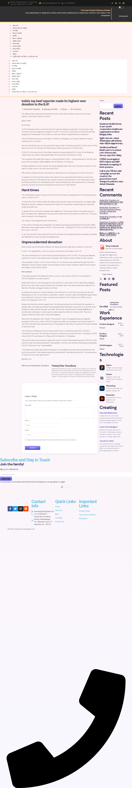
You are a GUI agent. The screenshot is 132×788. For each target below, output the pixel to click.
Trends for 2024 (107, 441)
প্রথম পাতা (15, 61)
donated (35, 251)
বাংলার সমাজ (15, 79)
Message (28, 405)
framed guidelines (83, 309)
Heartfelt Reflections (108, 413)
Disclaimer (83, 519)
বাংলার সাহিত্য (15, 84)
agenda (73, 319)
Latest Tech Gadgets (108, 427)
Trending (58, 518)
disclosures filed (47, 155)
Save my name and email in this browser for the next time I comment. (52, 440)
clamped (91, 283)
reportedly (56, 307)
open (61, 324)
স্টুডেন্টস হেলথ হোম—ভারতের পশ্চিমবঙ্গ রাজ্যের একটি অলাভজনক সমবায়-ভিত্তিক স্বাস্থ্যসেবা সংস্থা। (111, 141)
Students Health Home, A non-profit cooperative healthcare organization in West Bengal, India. (111, 129)
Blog (57, 514)
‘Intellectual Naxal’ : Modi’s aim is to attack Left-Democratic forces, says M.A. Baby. (111, 151)
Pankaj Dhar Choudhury (108, 200)
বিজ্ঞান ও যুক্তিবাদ (16, 74)
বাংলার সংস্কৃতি (16, 81)
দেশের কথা (15, 87)
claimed (40, 214)
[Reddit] (123, 3)
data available (45, 162)
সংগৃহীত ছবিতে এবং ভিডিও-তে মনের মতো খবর (25, 56)
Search (102, 100)
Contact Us (59, 522)
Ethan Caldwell (112, 246)
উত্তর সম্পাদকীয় (16, 68)
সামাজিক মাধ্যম (16, 76)
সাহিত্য (14, 89)
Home (57, 507)
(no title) (104, 306)
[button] (100, 301)
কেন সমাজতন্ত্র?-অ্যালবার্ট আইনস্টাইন (109, 234)
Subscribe (6, 478)
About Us (59, 510)
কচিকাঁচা (14, 71)
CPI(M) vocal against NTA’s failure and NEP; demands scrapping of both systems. (110, 163)
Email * (27, 430)
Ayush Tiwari (26, 121)
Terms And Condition (87, 515)
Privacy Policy (84, 511)
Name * (27, 420)
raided (57, 211)
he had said (36, 134)
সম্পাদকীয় (14, 66)
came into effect (64, 312)
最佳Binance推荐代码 (107, 233)
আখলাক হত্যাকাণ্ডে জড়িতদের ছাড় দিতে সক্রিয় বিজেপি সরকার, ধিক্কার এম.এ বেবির (111, 203)
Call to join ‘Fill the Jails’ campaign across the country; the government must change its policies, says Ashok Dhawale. (111, 177)
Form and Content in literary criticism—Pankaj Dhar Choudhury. (110, 211)
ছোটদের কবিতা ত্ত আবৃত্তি (20, 28)
